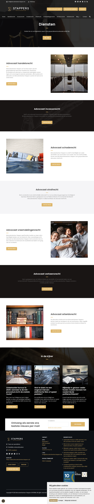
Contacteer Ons (13, 469)
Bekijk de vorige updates (55, 427)
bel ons (47, 38)
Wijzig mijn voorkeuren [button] (70, 500)
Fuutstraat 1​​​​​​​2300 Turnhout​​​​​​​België (46, 443)
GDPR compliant (12, 450)
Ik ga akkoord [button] (53, 500)
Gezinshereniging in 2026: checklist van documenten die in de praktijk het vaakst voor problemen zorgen (75, 454)
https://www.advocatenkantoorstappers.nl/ (18, 459)
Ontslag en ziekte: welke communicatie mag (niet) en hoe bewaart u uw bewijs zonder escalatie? (75, 460)
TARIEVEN (23, 464)
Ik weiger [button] (61, 500)
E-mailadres (51, 420)
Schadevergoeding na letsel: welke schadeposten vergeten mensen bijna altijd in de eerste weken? (75, 466)
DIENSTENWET (12, 464)
